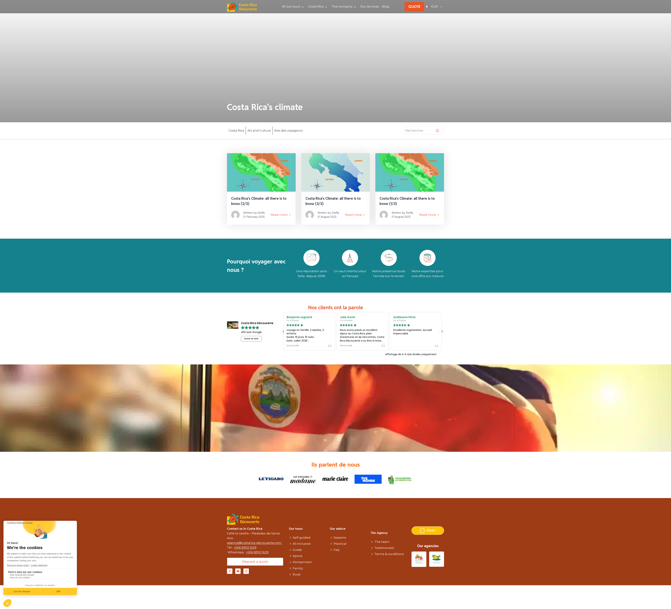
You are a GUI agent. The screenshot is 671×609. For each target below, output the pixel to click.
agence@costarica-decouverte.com (254, 543)
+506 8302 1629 (245, 547)
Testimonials (384, 548)
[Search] (437, 131)
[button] (442, 331)
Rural (297, 574)
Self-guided (301, 537)
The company (342, 6)
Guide (297, 550)
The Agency (379, 533)
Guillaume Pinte (351, 317)
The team (381, 541)
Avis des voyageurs (288, 130)
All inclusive (302, 543)
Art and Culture (259, 130)
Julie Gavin (294, 317)
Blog (385, 6)
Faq (336, 550)
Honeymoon (302, 562)
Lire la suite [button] (293, 345)
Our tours (296, 529)
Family (298, 568)
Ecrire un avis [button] (251, 338)
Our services (369, 6)
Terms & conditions (389, 554)
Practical (340, 543)
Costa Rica (316, 6)
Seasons (340, 537)
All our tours (291, 6)
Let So (397, 317)
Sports (297, 556)
